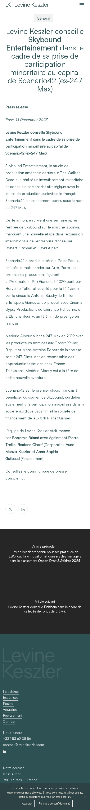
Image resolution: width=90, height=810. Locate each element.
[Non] (85, 796)
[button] (82, 5)
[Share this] (10, 509)
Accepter (27, 803)
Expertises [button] (10, 697)
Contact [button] (9, 721)
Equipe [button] (8, 703)
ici (22, 478)
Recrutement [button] (12, 715)
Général (43, 18)
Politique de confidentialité (54, 803)
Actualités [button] (10, 709)
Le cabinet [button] (11, 691)
